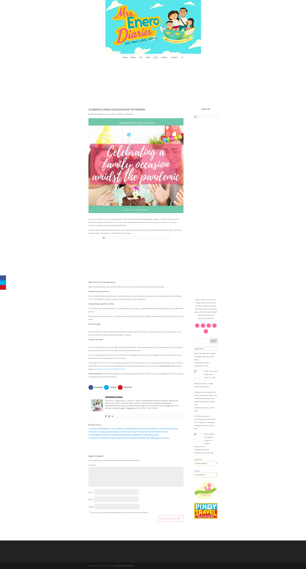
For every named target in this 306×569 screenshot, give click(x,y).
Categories (198, 459)
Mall (200, 387)
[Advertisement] (153, 82)
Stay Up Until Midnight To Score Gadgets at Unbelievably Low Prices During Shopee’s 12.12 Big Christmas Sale (134, 429)
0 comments (128, 114)
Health (210, 384)
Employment (198, 366)
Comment (92, 465)
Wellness (206, 387)
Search (213, 341)
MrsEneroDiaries (97, 114)
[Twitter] (112, 416)
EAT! (141, 57)
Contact (174, 57)
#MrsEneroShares (202, 363)
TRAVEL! (164, 57)
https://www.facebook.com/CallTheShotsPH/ (109, 369)
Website (91, 507)
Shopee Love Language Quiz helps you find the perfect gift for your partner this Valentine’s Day (129, 432)
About (133, 57)
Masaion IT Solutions (125, 566)
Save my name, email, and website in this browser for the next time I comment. (119, 512)
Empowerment (199, 453)
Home (125, 57)
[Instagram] (109, 416)
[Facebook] (106, 416)
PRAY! (148, 57)
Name (91, 492)
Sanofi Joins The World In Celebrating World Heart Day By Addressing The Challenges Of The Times (129, 438)
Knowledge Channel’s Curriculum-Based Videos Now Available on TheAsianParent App (124, 435)
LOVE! (155, 57)
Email (90, 499)
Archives (197, 471)
